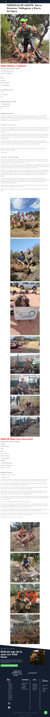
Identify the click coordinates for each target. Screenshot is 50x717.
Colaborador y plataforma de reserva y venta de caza (17, 673)
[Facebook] (9, 707)
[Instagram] (9, 703)
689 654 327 (33, 673)
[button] (30, 2)
